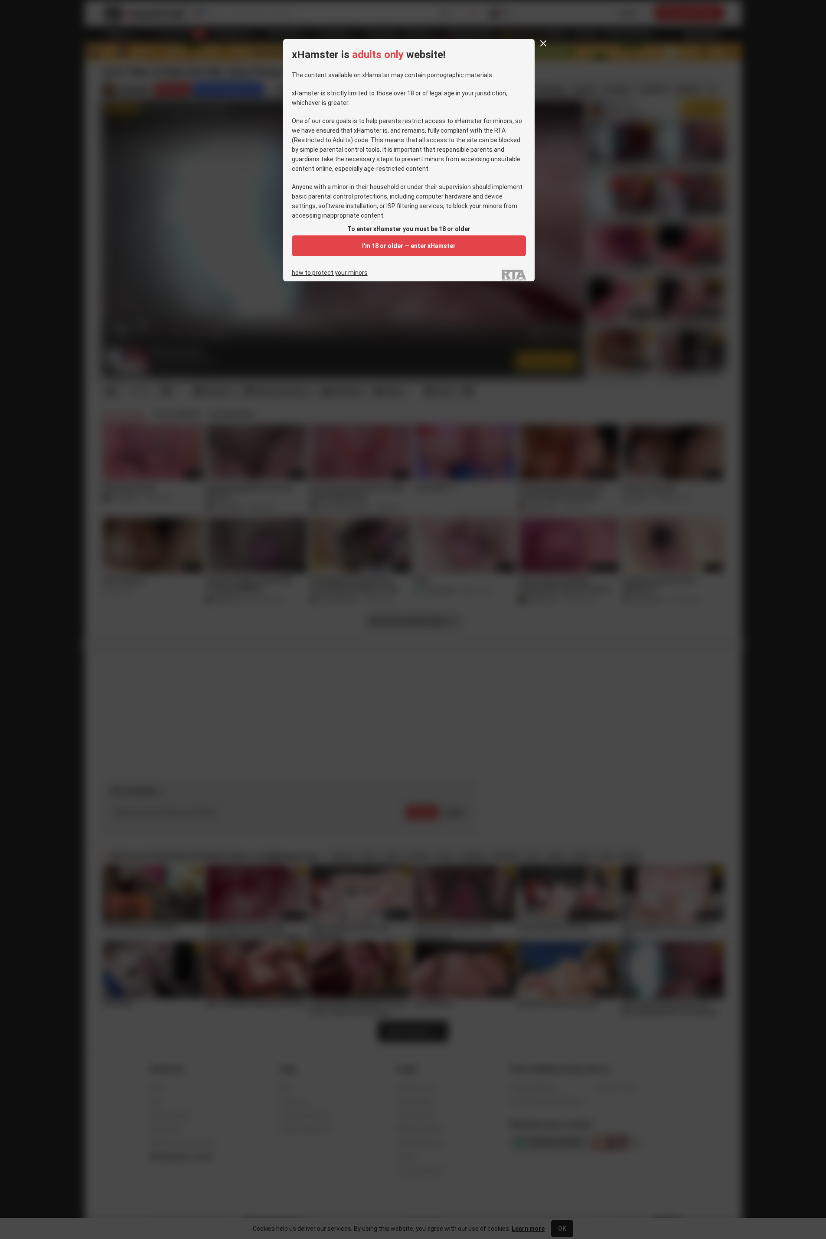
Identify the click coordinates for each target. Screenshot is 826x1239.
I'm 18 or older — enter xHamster (409, 245)
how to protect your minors (330, 273)
